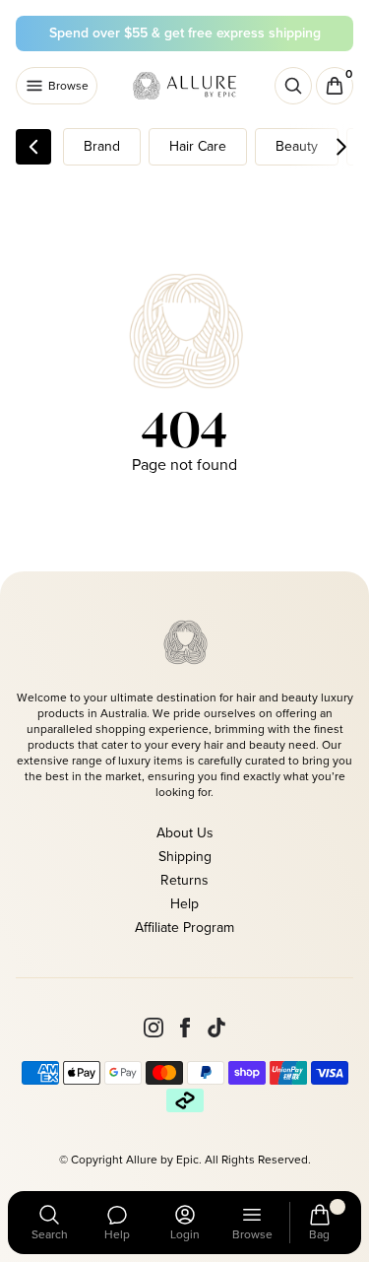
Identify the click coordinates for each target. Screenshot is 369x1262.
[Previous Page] (33, 147)
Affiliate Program (184, 927)
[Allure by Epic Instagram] (153, 1027)
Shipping (185, 856)
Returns (184, 880)
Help (184, 904)
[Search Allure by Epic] (293, 85)
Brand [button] (102, 146)
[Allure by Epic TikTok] (216, 1027)
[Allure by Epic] (186, 85)
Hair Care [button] (197, 146)
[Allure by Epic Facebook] (185, 1027)
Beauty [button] (297, 146)
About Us (185, 833)
